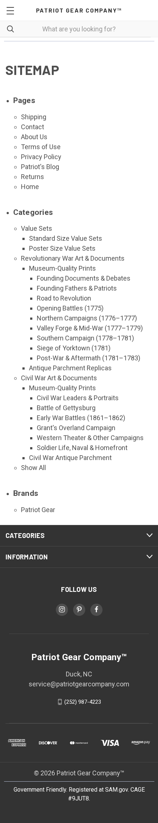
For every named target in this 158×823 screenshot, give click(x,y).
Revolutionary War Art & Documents (73, 258)
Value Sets (36, 228)
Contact (32, 127)
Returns (32, 177)
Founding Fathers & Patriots (77, 288)
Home (30, 187)
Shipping (33, 117)
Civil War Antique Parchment (70, 458)
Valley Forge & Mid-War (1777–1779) (90, 328)
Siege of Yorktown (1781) (74, 348)
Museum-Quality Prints (62, 268)
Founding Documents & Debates (83, 278)
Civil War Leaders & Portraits (78, 398)
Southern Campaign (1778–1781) (85, 338)
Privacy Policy (41, 157)
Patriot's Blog (40, 167)
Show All (33, 467)
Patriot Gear (38, 510)
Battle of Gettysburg (66, 408)
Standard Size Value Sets (65, 238)
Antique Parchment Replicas (70, 368)
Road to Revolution (64, 298)
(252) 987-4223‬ (82, 702)
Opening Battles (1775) (70, 308)
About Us (34, 137)
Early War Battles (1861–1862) (81, 418)
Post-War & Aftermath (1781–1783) (88, 358)
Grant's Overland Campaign (76, 428)
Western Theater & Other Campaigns (90, 438)
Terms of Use (41, 147)
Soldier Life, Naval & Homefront (82, 448)
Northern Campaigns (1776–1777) (87, 318)
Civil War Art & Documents (59, 378)
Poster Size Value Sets (62, 248)
